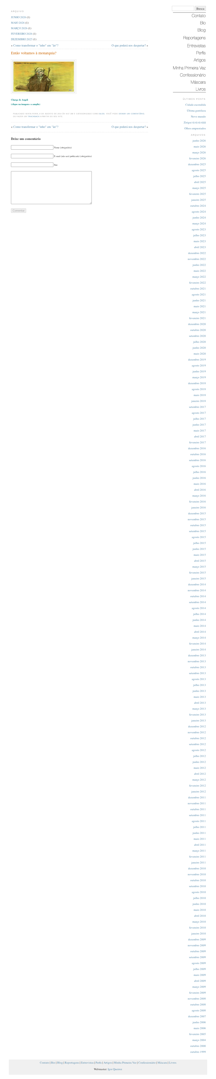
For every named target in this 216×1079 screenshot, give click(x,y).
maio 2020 (200, 353)
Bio (53, 1062)
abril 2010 (200, 916)
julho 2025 (199, 176)
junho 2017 (199, 424)
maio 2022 (200, 271)
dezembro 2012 (197, 726)
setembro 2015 (197, 531)
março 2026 (199, 152)
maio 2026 (200, 146)
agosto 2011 (199, 821)
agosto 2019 (199, 365)
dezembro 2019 (197, 359)
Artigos (108, 1062)
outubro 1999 (198, 1052)
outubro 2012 (198, 738)
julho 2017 (199, 419)
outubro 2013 (198, 667)
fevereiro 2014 (197, 643)
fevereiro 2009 (197, 992)
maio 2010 (200, 910)
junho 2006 (199, 1022)
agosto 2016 (199, 466)
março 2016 (199, 495)
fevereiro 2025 (197, 194)
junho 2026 (199, 140)
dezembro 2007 (197, 1016)
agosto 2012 (199, 750)
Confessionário (147, 1062)
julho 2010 (199, 898)
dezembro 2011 (197, 797)
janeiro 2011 (198, 862)
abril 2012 (200, 774)
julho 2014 (199, 614)
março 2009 (199, 987)
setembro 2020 (197, 336)
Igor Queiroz (115, 1069)
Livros (172, 1062)
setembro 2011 (197, 815)
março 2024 (199, 223)
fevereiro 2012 (197, 785)
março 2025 (199, 188)
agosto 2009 (199, 963)
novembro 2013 (197, 661)
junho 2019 (199, 371)
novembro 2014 (197, 590)
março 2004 (199, 1040)
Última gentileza (196, 110)
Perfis (99, 1062)
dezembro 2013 (197, 655)
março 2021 (199, 312)
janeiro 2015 (198, 578)
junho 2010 (199, 904)
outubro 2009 (198, 951)
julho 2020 (199, 342)
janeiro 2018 (198, 401)
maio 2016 (200, 484)
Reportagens (72, 1062)
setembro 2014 (197, 602)
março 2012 (199, 779)
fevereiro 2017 (197, 442)
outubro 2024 (198, 206)
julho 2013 (199, 685)
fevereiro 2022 (197, 282)
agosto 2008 (199, 1010)
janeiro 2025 (198, 200)
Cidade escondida (195, 105)
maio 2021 (200, 306)
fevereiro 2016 (197, 501)
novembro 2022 (197, 259)
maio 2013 (200, 697)
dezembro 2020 (197, 324)
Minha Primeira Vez (125, 1062)
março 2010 (199, 921)
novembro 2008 (197, 998)
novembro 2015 (197, 519)
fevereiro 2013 (197, 714)
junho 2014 (199, 620)
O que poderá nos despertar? (129, 45)
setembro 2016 (197, 460)
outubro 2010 (198, 880)
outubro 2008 (198, 1004)
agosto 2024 (199, 211)
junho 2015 (199, 549)
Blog (102, 114)
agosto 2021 (199, 294)
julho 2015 (199, 543)
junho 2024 (199, 217)
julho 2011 (199, 827)
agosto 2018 (199, 389)
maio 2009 (200, 975)
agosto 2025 (199, 170)
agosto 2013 (199, 679)
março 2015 (199, 566)
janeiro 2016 (198, 507)
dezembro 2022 (197, 253)
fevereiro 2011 (197, 856)
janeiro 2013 (198, 720)
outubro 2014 (198, 596)
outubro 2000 (198, 1046)
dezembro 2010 (197, 868)
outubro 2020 (198, 330)
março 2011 (199, 850)
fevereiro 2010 (197, 927)
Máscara (162, 1062)
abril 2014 (200, 632)
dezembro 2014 (197, 584)
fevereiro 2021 (197, 318)
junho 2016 (199, 478)
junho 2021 (199, 300)
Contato (44, 1062)
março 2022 (199, 277)
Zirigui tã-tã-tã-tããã (195, 122)
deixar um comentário (131, 114)
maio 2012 (200, 768)
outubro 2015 (198, 525)
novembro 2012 (197, 732)
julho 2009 (199, 969)
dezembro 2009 (197, 939)
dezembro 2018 (197, 383)
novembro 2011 (197, 803)
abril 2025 (200, 182)
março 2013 (199, 708)
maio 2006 (200, 1028)
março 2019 (199, 377)
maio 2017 (200, 430)
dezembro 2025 (197, 164)
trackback (34, 116)
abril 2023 (200, 247)
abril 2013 (200, 703)
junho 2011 (199, 833)
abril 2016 (200, 490)
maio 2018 (200, 395)
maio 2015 (200, 555)
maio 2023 (200, 241)
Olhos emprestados (195, 128)
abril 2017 (200, 436)
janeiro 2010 (198, 933)
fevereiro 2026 (197, 158)
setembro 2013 (197, 673)
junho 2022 (199, 265)
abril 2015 (200, 561)
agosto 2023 (199, 229)
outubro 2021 (198, 288)
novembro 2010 (197, 874)
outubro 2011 (198, 809)
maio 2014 (200, 626)
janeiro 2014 (198, 649)
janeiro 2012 (198, 791)
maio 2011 (200, 839)
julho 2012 (199, 756)
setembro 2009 (197, 957)
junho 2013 (199, 691)
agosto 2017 (199, 413)
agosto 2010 (199, 892)
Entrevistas (87, 1062)
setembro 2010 (197, 886)
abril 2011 (200, 845)
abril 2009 (200, 981)
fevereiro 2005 (197, 1034)
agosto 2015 (199, 537)
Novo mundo (198, 116)
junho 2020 (199, 348)
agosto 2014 (199, 608)
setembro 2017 (197, 407)
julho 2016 (199, 472)
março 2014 (199, 637)
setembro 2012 (197, 744)
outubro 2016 (198, 454)
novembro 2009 (197, 945)
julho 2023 (199, 235)
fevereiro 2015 (197, 572)
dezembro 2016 (197, 448)
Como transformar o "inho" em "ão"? (35, 45)
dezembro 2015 (197, 513)
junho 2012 (199, 762)
